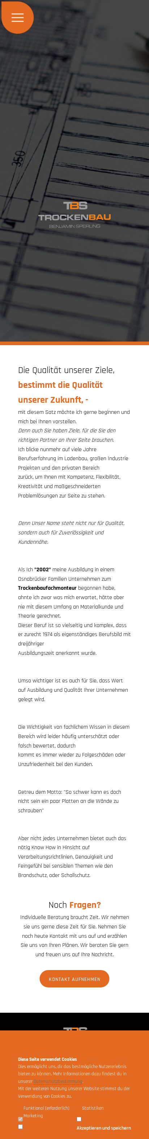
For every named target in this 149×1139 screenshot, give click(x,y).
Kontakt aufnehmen (75, 979)
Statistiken (93, 1108)
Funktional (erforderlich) (46, 1108)
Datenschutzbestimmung (58, 1081)
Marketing (33, 1116)
